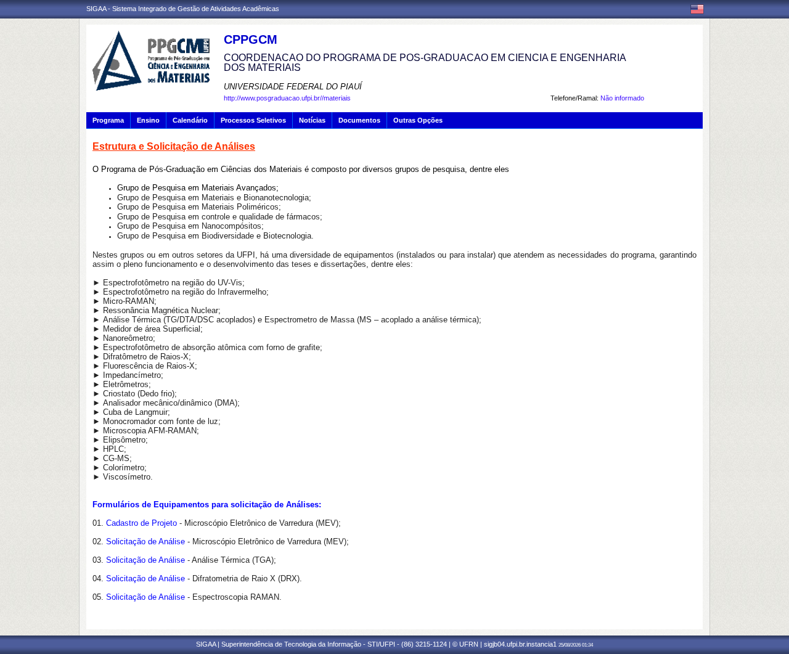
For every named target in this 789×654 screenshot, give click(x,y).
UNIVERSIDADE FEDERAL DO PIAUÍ (293, 86)
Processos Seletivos (253, 120)
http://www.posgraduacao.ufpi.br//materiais (287, 98)
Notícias (312, 120)
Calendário (190, 120)
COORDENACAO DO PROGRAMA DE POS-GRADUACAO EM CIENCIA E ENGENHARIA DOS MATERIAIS (425, 62)
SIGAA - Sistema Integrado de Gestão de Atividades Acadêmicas (182, 8)
